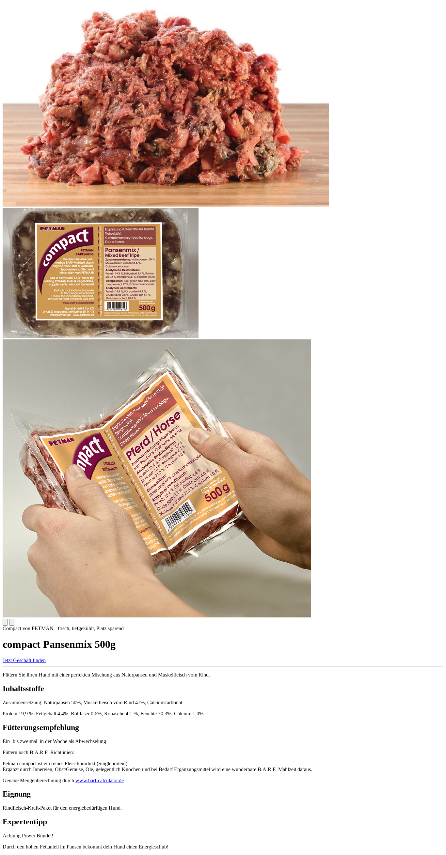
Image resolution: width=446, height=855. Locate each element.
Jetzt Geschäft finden (24, 660)
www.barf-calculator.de (99, 780)
